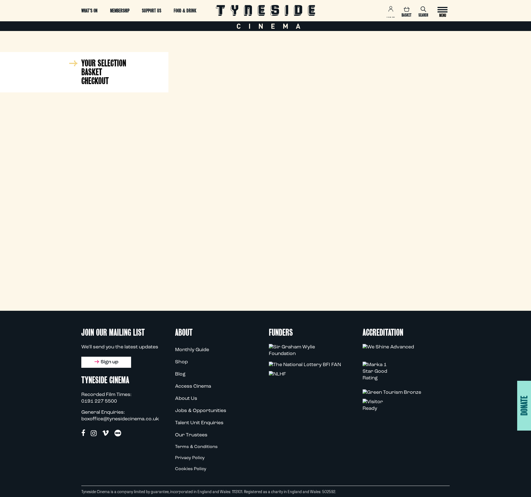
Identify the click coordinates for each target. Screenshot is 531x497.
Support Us (151, 11)
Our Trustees (191, 435)
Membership (119, 11)
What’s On (89, 11)
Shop (181, 362)
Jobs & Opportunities (200, 410)
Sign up (109, 362)
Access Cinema (193, 386)
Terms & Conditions (196, 447)
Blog (180, 374)
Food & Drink (185, 11)
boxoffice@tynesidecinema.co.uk (120, 419)
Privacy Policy (190, 458)
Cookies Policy (190, 469)
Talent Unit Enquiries (199, 423)
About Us (186, 398)
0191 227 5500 (99, 401)
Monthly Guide (192, 350)
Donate (524, 406)
